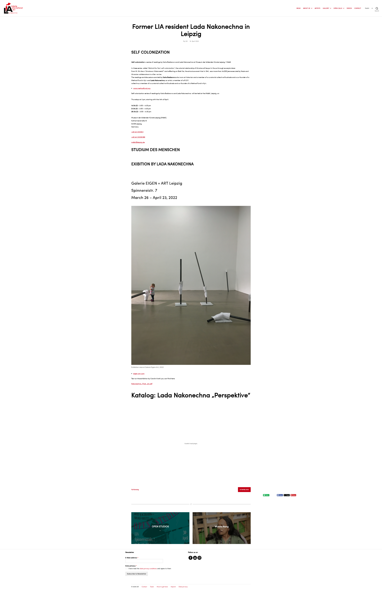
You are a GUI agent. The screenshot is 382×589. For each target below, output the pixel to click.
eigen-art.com (138, 373)
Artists (317, 8)
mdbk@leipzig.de (138, 142)
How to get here (162, 587)
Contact (357, 8)
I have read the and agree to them (149, 569)
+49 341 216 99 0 (137, 132)
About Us (306, 8)
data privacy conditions (148, 568)
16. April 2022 (194, 41)
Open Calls (338, 8)
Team (152, 587)
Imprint (173, 587)
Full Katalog (135, 489)
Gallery (326, 8)
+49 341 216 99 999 (138, 137)
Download (244, 490)
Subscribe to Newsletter (136, 574)
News (299, 8)
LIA (186, 41)
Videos (349, 8)
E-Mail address (131, 558)
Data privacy (131, 566)
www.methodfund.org (141, 88)
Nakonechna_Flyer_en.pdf (141, 383)
